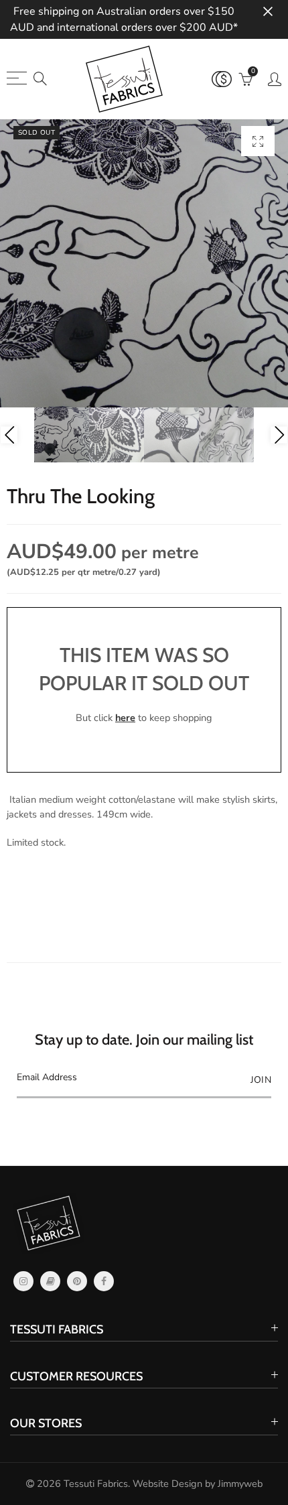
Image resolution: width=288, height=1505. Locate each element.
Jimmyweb (240, 1483)
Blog (50, 1281)
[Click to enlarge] (258, 141)
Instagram (23, 1281)
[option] (144, 263)
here (125, 717)
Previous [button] (9, 435)
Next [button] (279, 435)
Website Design (167, 1483)
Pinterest (77, 1281)
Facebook (104, 1281)
